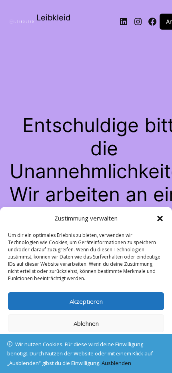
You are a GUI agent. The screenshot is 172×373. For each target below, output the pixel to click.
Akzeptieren (86, 301)
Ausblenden (116, 363)
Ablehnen (86, 323)
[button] (160, 219)
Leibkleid (53, 17)
